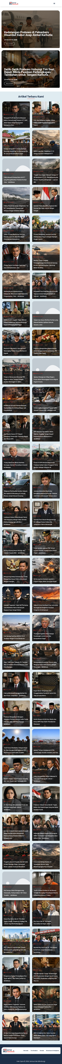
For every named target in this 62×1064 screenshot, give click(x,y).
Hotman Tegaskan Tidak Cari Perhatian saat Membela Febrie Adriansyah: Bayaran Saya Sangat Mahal (16, 607)
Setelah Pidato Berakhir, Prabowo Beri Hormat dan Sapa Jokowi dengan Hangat (45, 208)
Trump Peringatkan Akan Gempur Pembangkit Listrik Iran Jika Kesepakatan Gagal (44, 636)
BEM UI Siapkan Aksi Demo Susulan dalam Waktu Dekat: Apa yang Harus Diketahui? (45, 1035)
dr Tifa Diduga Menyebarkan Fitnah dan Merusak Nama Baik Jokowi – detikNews (16, 807)
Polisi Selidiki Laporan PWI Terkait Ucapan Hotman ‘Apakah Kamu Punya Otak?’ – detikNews (45, 550)
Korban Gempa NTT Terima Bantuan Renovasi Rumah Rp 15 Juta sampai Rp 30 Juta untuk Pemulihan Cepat (16, 151)
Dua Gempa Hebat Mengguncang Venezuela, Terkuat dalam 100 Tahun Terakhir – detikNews (15, 893)
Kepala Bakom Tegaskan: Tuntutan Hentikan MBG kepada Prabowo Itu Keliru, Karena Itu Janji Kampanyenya (15, 1007)
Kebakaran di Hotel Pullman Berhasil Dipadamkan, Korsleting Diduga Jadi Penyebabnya (15, 408)
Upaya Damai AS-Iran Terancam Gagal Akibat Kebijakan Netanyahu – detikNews (45, 1007)
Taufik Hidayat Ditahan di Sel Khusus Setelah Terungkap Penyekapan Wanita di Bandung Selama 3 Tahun (46, 893)
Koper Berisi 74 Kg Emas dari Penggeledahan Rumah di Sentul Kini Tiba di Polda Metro (45, 693)
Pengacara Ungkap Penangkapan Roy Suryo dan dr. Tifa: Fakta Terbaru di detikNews (15, 978)
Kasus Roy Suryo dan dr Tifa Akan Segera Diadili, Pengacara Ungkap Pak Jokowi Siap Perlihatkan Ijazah (15, 921)
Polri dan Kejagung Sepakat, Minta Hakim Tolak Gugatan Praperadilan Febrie (44, 122)
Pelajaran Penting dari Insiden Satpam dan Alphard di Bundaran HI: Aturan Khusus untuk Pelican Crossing (15, 493)
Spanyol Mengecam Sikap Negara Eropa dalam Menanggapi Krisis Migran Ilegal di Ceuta (46, 379)
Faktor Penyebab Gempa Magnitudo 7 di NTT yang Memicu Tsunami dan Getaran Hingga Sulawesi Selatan (16, 208)
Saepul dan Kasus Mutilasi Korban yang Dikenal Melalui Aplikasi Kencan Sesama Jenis (46, 322)
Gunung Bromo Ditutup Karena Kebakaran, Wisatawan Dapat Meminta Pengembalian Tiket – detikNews (16, 294)
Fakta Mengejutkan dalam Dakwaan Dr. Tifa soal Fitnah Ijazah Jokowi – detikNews (45, 779)
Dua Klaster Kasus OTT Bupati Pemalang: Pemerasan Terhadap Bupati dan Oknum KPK (16, 436)
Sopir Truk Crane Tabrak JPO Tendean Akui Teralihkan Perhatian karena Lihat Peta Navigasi (16, 664)
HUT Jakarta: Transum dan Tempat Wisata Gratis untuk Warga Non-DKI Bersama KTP (15, 950)
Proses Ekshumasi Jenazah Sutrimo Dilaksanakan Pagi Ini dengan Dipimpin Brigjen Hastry (45, 237)
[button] (54, 3)
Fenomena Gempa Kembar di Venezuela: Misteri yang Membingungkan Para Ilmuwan (43, 864)
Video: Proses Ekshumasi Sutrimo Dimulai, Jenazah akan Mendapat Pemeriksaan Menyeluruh (14, 237)
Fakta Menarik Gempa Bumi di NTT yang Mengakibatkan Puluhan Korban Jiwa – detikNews (15, 180)
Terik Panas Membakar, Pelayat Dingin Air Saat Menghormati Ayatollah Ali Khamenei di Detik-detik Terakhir (15, 750)
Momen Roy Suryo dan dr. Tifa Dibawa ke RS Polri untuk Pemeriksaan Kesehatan (45, 950)
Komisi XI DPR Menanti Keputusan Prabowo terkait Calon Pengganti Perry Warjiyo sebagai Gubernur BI (46, 465)
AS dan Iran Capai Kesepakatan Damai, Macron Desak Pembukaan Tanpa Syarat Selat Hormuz (16, 1035)
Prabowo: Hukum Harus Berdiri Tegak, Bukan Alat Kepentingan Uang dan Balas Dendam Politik (46, 807)
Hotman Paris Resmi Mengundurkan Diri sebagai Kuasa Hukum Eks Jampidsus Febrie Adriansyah (45, 522)
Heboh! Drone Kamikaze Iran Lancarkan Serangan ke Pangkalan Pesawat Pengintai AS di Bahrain (46, 607)
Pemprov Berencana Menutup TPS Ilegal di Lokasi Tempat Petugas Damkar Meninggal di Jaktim (14, 379)
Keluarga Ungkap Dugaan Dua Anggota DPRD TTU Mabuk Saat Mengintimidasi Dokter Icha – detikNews (46, 836)
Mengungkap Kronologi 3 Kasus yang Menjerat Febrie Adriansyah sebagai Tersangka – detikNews (45, 664)
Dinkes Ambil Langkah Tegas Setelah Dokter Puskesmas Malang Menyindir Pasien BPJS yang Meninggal (15, 322)
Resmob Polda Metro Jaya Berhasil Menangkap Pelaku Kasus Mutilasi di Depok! (15, 351)
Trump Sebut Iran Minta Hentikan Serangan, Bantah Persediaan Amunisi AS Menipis (15, 465)
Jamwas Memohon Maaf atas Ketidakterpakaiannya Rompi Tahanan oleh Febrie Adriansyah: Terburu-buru (45, 493)
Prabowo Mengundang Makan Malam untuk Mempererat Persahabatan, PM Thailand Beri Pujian (45, 351)
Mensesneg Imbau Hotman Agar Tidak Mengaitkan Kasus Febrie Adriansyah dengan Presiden (15, 579)
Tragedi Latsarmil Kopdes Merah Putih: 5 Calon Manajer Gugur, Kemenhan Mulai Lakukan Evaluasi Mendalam (16, 864)
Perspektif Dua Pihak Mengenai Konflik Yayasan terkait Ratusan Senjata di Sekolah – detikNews (46, 294)
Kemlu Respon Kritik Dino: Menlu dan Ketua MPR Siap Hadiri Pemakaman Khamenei (45, 721)
